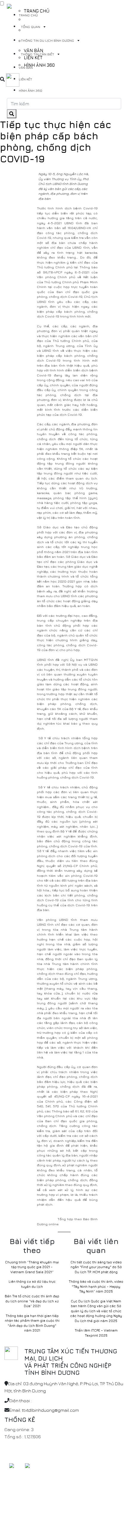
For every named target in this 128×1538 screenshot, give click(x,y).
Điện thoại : (20, 1400)
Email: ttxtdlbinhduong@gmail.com (44, 1410)
